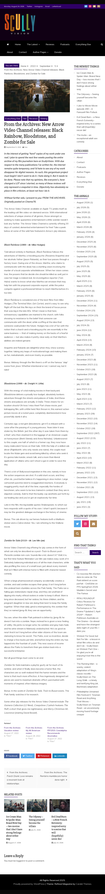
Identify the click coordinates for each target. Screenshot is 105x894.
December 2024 (85, 300)
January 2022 (83, 472)
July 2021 (81, 502)
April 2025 (82, 281)
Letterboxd (56, 6)
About (10, 52)
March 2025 (83, 286)
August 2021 (83, 497)
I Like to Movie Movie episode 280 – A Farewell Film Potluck (87, 108)
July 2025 (81, 266)
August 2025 (83, 261)
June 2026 (82, 212)
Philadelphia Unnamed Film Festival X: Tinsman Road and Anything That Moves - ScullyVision (88, 698)
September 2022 (85, 433)
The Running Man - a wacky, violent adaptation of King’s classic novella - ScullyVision (87, 670)
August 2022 (83, 438)
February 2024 (84, 349)
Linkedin (60, 755)
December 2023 (85, 359)
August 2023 (83, 379)
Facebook (12, 755)
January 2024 (83, 354)
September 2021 (85, 492)
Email (47, 6)
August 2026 (83, 202)
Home (18, 44)
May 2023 (82, 394)
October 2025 (84, 251)
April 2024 (82, 340)
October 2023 (84, 369)
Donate (58, 52)
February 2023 (84, 408)
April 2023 (82, 398)
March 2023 (83, 403)
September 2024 (85, 315)
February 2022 (84, 467)
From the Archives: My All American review (34, 730)
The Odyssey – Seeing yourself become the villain (37, 821)
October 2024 (84, 310)
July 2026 (81, 207)
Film (25, 118)
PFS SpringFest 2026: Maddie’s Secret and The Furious (87, 590)
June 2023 (82, 389)
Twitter (29, 6)
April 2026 (82, 222)
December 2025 (85, 241)
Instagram (39, 6)
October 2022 (84, 428)
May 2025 (82, 276)
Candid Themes (83, 884)
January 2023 (83, 413)
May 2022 (82, 453)
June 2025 (82, 271)
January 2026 (83, 236)
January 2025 (83, 295)
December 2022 (85, 418)
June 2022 (82, 448)
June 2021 (82, 507)
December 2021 (85, 477)
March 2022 (83, 462)
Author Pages (39, 52)
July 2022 (81, 443)
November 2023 (85, 364)
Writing (43, 118)
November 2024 (85, 305)
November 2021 (85, 482)
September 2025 (85, 256)
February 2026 (84, 232)
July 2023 (81, 384)
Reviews (50, 44)
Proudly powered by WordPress (29, 884)
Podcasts (65, 44)
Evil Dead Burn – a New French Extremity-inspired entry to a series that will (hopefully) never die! (59, 828)
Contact (23, 52)
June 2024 (82, 330)
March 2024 (83, 344)
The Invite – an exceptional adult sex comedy (87, 138)
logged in (20, 860)
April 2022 (82, 457)
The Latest (32, 44)
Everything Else (83, 44)
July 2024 (81, 325)
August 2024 (83, 320)
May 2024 (82, 335)
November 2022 (85, 423)
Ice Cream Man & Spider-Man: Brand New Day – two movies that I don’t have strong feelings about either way (14, 828)
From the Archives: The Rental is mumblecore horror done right (53, 776)
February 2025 (84, 290)
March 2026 (83, 227)
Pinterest (44, 755)
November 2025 (85, 246)
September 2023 (85, 374)
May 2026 (82, 217)
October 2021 (84, 487)
